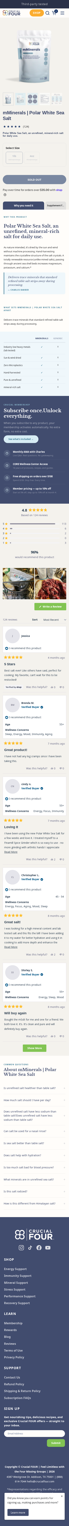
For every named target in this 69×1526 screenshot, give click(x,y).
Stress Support (14, 1289)
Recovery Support (17, 1303)
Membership (13, 1323)
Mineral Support (16, 1283)
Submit (56, 1443)
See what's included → (21, 439)
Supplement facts (56, 205)
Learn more (18, 1512)
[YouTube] (47, 1247)
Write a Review (54, 607)
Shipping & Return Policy (22, 1391)
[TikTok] (30, 1247)
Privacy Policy (14, 1357)
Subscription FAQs (17, 1398)
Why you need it (23, 205)
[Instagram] (21, 1247)
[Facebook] (39, 1247)
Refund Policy (14, 1384)
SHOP (37, 12)
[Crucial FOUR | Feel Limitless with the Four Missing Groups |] (11, 13)
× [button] (62, 1496)
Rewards (10, 1330)
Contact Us (12, 1377)
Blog (7, 1337)
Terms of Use (13, 1350)
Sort (35, 619)
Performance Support (20, 1296)
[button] (47, 13)
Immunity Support (17, 1276)
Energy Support (15, 1269)
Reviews (10, 1344)
